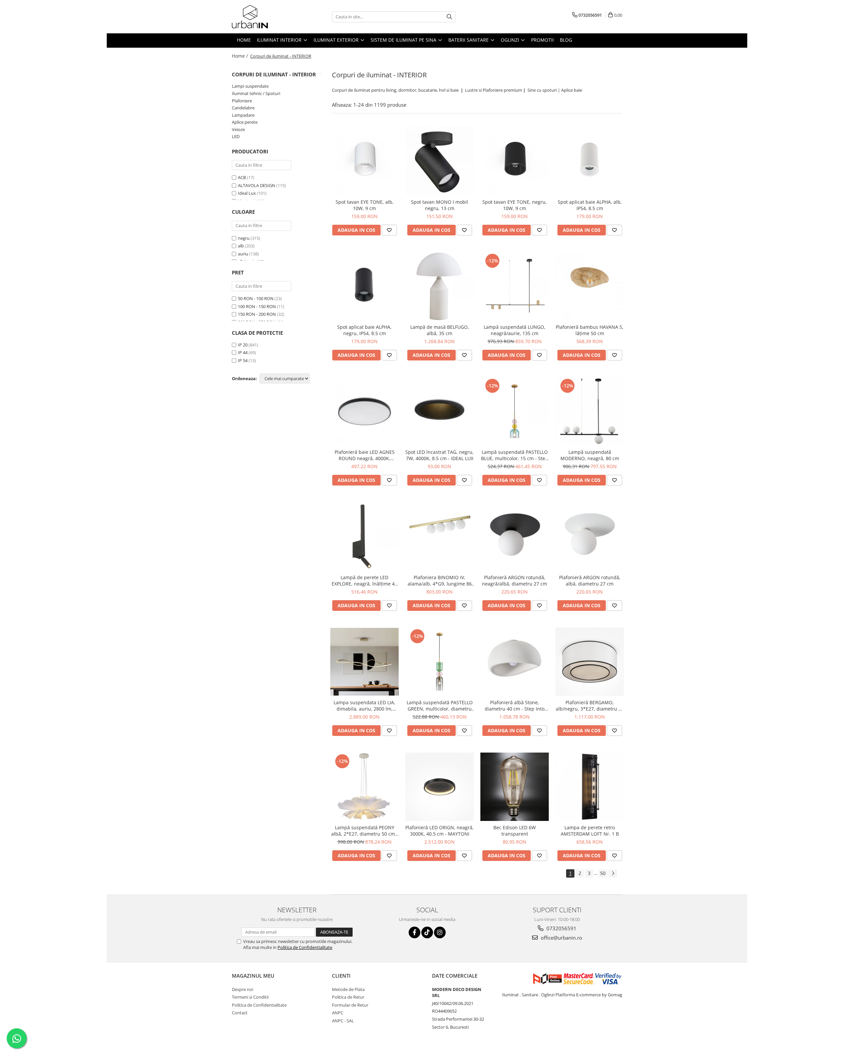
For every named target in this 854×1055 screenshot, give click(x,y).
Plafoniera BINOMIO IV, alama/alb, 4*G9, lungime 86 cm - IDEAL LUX (440, 580)
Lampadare (243, 115)
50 (602, 873)
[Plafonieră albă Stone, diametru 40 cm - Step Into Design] (514, 662)
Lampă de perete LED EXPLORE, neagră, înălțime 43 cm (364, 580)
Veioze (238, 129)
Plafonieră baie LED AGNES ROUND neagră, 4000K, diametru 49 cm (365, 455)
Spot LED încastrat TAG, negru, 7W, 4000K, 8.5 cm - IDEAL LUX (439, 455)
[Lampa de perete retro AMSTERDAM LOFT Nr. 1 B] (589, 787)
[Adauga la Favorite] (389, 230)
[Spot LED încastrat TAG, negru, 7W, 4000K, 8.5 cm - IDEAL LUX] (439, 411)
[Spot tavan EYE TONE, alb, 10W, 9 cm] (364, 161)
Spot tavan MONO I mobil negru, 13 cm (439, 205)
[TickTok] (427, 932)
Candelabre (243, 108)
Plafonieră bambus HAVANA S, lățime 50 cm (589, 330)
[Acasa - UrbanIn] (265, 16)
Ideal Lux (247, 193)
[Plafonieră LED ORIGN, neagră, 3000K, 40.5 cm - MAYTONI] (439, 787)
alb (241, 246)
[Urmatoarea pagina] (612, 873)
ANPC (337, 1013)
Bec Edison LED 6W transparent (514, 830)
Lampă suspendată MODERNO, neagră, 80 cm (589, 455)
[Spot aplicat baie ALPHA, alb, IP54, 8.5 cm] (589, 161)
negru (244, 238)
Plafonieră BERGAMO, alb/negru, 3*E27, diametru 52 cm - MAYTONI (590, 705)
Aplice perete (245, 122)
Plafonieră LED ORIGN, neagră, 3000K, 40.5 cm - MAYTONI (439, 830)
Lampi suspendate (250, 86)
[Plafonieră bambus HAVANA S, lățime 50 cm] (589, 286)
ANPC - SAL (343, 1021)
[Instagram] (440, 932)
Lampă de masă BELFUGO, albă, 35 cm (439, 330)
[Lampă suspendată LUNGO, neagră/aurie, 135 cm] (514, 286)
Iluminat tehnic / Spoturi (256, 93)
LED (236, 136)
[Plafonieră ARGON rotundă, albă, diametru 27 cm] (589, 536)
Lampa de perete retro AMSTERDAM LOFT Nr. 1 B (590, 830)
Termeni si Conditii (250, 997)
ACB (242, 177)
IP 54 (243, 360)
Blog (566, 40)
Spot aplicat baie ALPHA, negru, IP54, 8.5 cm (364, 330)
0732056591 (560, 928)
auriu (243, 254)
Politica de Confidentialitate (305, 947)
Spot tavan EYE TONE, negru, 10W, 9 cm (514, 205)
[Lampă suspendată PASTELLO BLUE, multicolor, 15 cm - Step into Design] (514, 411)
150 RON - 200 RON (257, 314)
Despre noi (242, 989)
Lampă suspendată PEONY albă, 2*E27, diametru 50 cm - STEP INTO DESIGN (364, 830)
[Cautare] (449, 16)
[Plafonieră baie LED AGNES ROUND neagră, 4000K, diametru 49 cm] (364, 411)
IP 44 (243, 352)
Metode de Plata (348, 989)
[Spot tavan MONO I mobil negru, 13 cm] (439, 161)
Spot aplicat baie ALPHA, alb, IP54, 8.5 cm (590, 205)
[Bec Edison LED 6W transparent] (514, 787)
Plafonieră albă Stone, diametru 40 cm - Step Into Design (514, 705)
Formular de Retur (350, 1005)
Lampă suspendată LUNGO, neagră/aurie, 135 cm (514, 330)
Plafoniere (242, 101)
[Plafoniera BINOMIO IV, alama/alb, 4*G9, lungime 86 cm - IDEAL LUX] (439, 536)
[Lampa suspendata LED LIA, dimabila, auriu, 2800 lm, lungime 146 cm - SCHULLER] (364, 662)
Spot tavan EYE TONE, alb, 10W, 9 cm (365, 205)
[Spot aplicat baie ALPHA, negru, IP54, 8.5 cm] (364, 286)
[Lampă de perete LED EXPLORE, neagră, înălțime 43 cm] (364, 536)
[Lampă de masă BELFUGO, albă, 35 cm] (439, 286)
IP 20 (243, 345)
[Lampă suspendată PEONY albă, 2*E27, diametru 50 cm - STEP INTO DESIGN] (364, 787)
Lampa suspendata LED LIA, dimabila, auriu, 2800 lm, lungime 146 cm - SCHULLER (364, 705)
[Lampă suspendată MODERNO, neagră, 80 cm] (589, 411)
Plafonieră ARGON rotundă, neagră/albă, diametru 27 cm (514, 580)
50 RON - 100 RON (256, 298)
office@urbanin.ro (560, 937)
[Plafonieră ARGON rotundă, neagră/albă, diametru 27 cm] (514, 536)
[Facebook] (414, 932)
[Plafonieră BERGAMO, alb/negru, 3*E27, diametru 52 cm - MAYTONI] (589, 662)
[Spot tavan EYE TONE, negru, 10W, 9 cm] (514, 161)
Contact (240, 1013)
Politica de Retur (348, 997)
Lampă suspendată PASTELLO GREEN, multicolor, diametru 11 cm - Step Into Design (440, 705)
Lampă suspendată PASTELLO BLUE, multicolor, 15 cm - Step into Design (514, 455)
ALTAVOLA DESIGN (256, 185)
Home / (240, 56)
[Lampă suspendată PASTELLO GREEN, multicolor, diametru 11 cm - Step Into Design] (439, 662)
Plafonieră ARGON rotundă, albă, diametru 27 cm (589, 580)
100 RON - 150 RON (257, 306)
